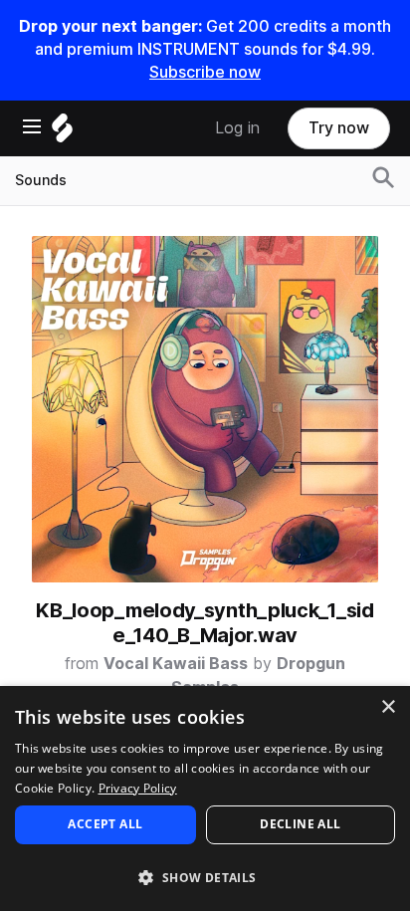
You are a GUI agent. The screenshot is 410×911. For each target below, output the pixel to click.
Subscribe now (205, 72)
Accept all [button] (105, 823)
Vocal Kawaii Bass (175, 663)
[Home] (62, 133)
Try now (338, 127)
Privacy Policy (138, 788)
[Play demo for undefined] (205, 409)
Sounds (41, 180)
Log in (237, 127)
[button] (205, 876)
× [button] (387, 707)
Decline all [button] (300, 823)
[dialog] (205, 798)
